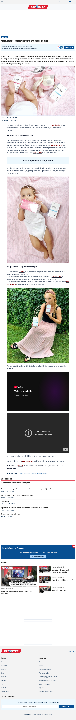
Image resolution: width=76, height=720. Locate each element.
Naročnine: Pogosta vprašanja (47, 680)
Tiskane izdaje (5, 692)
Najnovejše (4, 666)
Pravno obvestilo (44, 673)
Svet (2, 673)
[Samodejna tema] (60, 2)
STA (3, 485)
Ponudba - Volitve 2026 (46, 692)
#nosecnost (27, 473)
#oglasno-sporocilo (42, 473)
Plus (2, 684)
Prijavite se (65, 706)
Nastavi (68, 47)
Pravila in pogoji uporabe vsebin (48, 677)
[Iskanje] (64, 1)
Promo (4, 117)
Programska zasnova (45, 669)
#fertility (21, 473)
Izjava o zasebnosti (44, 684)
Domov (3, 662)
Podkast (3, 688)
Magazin (4, 37)
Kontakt (41, 666)
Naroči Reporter (39, 556)
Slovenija (3, 669)
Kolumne (3, 677)
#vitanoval (33, 473)
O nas (40, 662)
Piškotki (41, 688)
